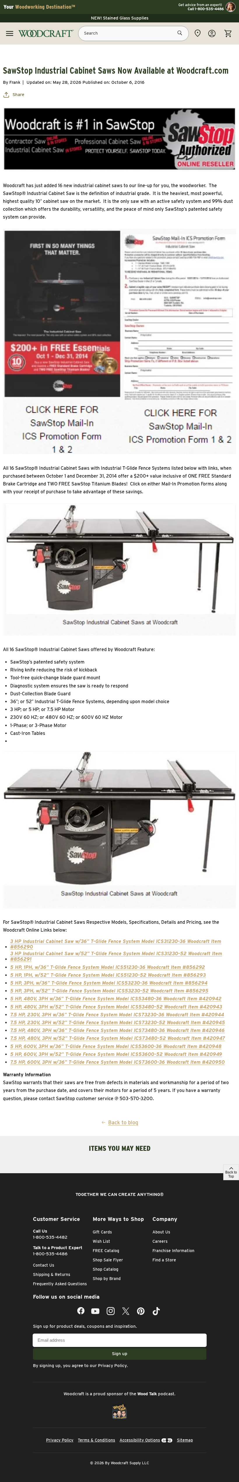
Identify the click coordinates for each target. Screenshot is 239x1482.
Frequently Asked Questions (60, 1283)
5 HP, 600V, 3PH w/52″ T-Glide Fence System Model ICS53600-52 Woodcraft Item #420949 (116, 1054)
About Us (161, 1232)
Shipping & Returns (51, 1274)
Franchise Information (173, 1250)
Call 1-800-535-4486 (206, 9)
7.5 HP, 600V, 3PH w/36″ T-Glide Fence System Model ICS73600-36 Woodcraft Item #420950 (117, 1062)
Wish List (101, 1241)
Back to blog (123, 1122)
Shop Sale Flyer (108, 1260)
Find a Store (164, 1260)
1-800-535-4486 (50, 1253)
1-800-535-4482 (50, 1237)
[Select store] (197, 33)
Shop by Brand (107, 1278)
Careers (160, 1241)
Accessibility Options (139, 1440)
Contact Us (43, 1265)
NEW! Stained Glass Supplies (119, 18)
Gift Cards (102, 1232)
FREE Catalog (106, 1250)
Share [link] (18, 94)
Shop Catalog (105, 1269)
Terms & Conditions (96, 1440)
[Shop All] (9, 33)
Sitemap (185, 1440)
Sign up (119, 1353)
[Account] (211, 33)
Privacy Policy (112, 1365)
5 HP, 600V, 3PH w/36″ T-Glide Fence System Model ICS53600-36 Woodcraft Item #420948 (116, 1046)
